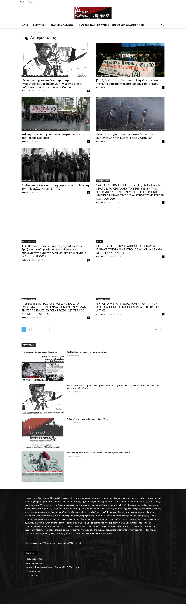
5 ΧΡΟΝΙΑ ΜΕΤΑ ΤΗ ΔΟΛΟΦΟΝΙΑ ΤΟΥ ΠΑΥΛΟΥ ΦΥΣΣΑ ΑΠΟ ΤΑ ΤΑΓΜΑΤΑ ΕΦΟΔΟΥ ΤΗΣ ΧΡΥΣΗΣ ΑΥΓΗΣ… (128, 307)
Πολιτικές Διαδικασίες (62, 25)
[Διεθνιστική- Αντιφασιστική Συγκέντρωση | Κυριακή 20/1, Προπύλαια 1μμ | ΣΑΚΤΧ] (56, 165)
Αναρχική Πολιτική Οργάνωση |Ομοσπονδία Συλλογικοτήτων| (112, 25)
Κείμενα (100, 241)
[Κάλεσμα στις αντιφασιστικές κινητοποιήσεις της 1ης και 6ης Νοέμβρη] (56, 114)
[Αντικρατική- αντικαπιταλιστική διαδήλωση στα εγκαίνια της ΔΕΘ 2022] (43, 466)
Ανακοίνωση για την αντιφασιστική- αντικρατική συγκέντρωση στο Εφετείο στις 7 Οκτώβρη (127, 136)
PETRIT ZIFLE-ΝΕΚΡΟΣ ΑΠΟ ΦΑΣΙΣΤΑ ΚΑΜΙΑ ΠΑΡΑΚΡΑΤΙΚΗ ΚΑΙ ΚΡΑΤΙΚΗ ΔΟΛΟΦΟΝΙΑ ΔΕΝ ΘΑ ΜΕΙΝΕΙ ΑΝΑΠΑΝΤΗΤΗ (129, 249)
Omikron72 (26, 91)
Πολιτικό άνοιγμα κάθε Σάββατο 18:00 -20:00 (87, 419)
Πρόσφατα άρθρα (103, 130)
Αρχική (25, 25)
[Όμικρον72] (93, 13)
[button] (162, 25)
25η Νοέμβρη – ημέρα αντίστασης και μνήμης (87, 352)
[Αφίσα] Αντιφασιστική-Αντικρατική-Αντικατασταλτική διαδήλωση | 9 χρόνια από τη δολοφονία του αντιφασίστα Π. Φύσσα (52, 84)
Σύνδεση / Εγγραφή (27, 2)
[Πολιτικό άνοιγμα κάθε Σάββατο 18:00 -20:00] (43, 433)
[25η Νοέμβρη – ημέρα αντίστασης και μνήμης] (43, 366)
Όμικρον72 (38, 25)
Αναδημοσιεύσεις (103, 76)
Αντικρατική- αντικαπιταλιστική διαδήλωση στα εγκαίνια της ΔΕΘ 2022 (99, 453)
